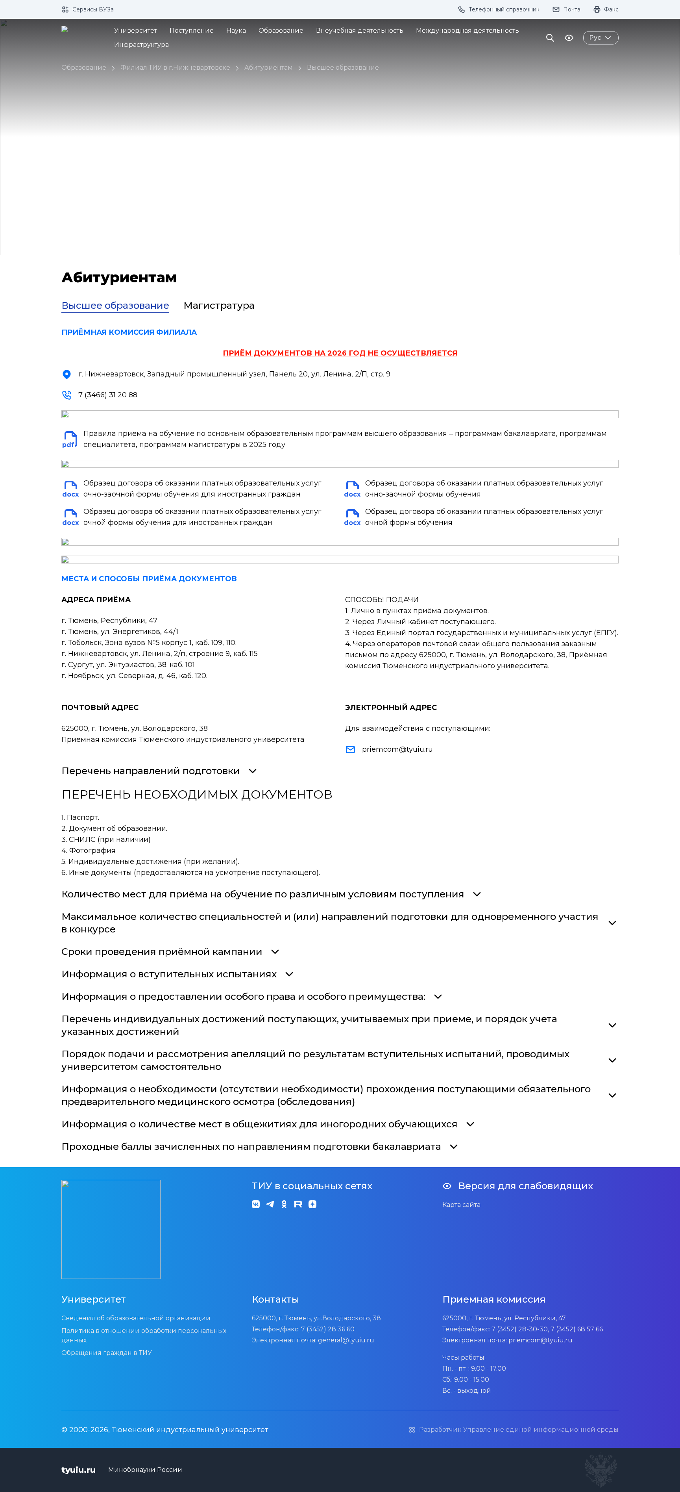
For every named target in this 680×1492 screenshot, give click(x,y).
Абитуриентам (268, 67)
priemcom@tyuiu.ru (397, 749)
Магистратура (219, 305)
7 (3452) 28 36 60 (328, 1329)
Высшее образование (343, 67)
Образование (83, 67)
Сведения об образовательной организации (136, 1318)
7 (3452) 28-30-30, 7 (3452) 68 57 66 (547, 1329)
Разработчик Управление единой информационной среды (519, 1429)
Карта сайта (461, 1204)
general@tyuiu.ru (346, 1340)
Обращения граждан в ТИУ (106, 1353)
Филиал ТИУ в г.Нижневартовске (175, 67)
